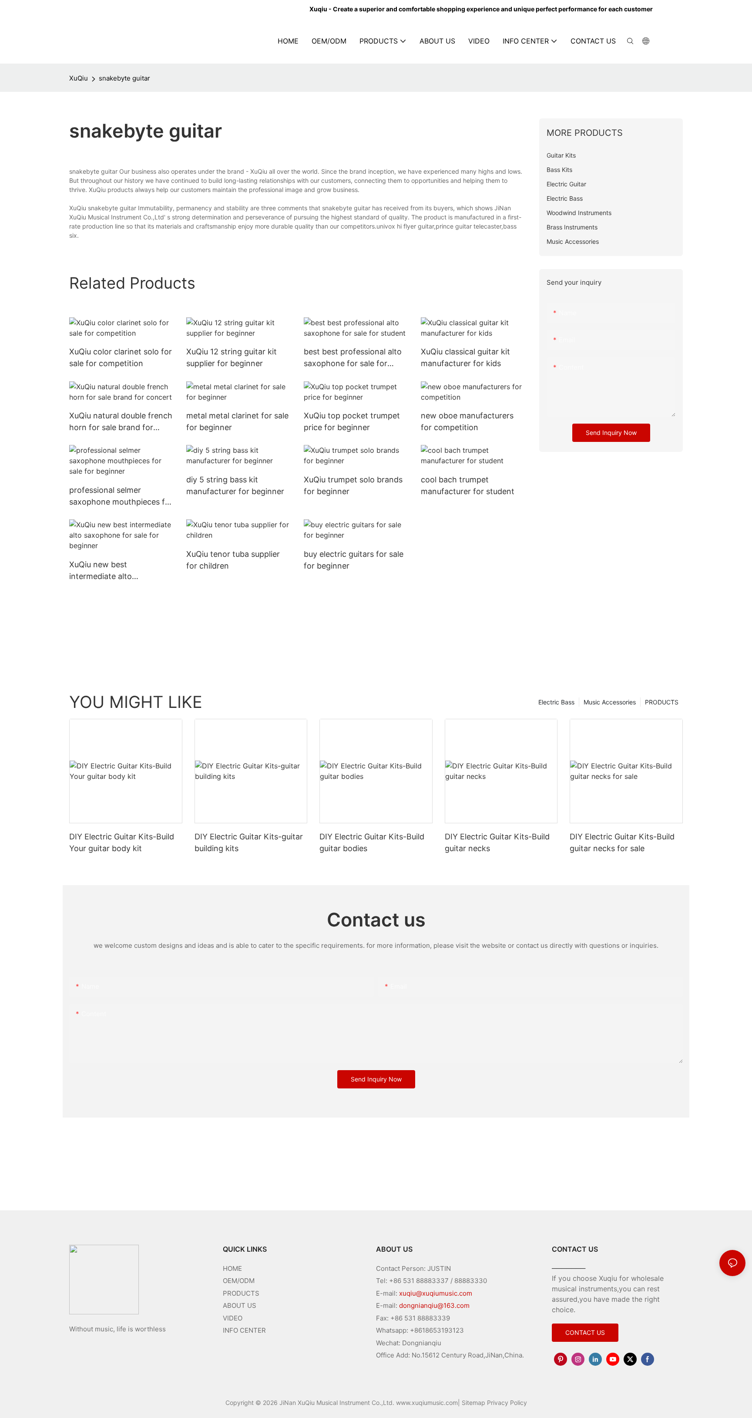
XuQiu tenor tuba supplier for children (233, 559)
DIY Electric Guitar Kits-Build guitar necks (497, 842)
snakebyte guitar (124, 78)
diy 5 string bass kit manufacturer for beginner (235, 485)
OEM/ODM (239, 1281)
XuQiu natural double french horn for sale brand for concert (120, 422)
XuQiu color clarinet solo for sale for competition (120, 357)
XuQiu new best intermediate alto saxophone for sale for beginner (111, 571)
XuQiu (78, 78)
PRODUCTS (661, 702)
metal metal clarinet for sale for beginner (237, 421)
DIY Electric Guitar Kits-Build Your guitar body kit (121, 842)
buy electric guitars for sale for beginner (353, 559)
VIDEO (232, 1318)
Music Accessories (610, 702)
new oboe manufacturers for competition (467, 421)
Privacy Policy (507, 1402)
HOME (232, 1268)
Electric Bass (556, 702)
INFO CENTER (244, 1330)
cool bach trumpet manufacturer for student (467, 485)
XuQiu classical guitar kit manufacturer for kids (465, 357)
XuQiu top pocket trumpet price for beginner (352, 421)
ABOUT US (239, 1305)
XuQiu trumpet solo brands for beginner (353, 485)
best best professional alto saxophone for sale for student (353, 358)
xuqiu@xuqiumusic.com (435, 1293)
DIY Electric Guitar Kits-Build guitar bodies (371, 842)
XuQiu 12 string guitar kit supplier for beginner (231, 357)
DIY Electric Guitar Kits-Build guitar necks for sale (622, 842)
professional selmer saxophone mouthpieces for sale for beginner (121, 496)
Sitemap (473, 1402)
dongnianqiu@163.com (434, 1305)
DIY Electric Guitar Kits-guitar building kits (249, 842)
